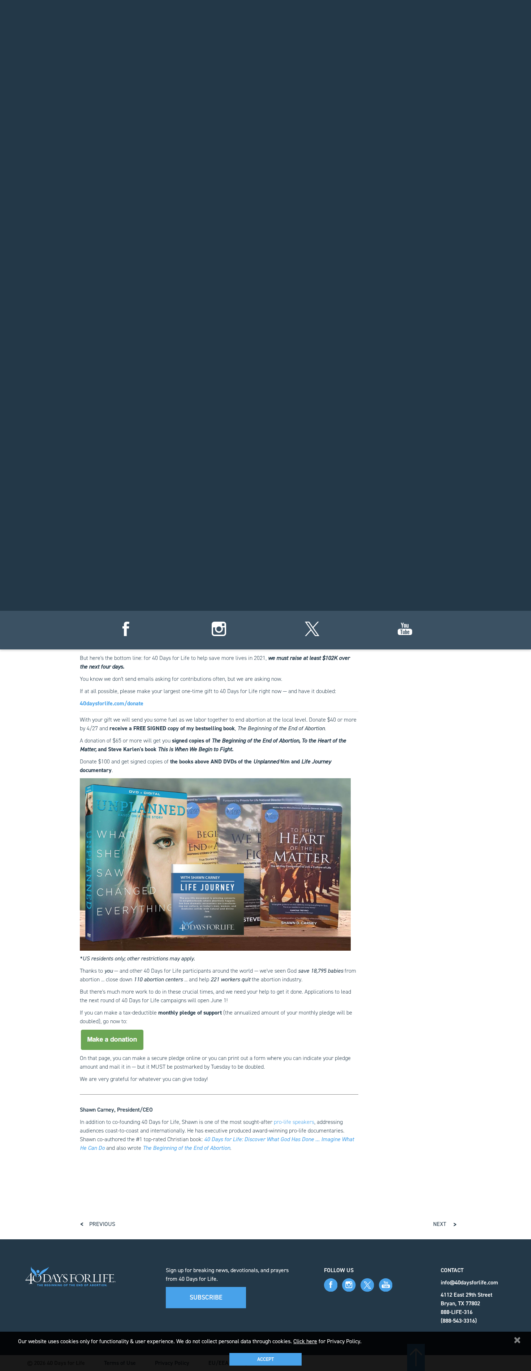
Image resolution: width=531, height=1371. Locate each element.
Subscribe (206, 1297)
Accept (265, 1359)
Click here (305, 1341)
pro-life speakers (294, 1122)
